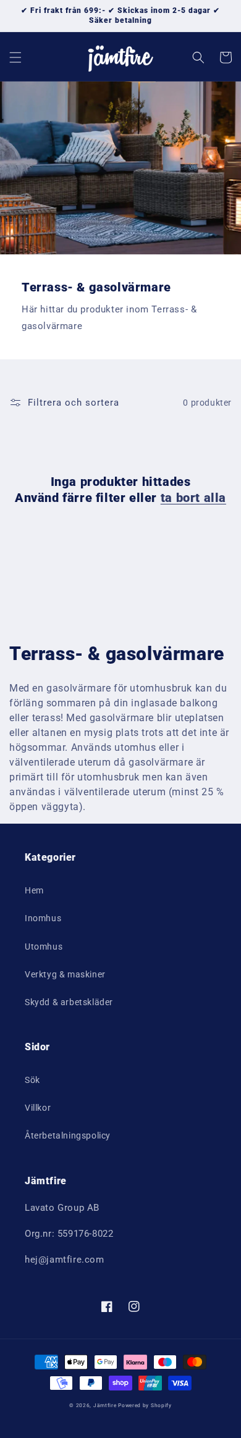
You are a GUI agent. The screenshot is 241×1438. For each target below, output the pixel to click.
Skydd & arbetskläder (69, 1002)
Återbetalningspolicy (68, 1135)
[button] (15, 57)
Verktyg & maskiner (65, 974)
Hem (34, 890)
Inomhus (43, 918)
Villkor (38, 1108)
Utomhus (43, 946)
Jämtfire (105, 1405)
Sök (32, 1080)
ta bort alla (193, 497)
